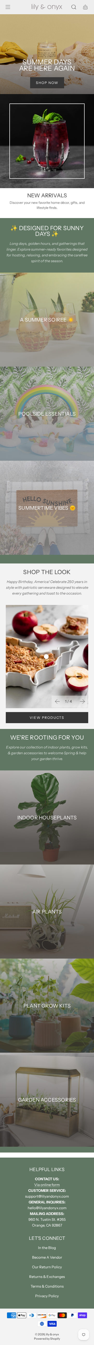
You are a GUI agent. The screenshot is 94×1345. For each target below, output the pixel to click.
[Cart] (85, 7)
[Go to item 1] (46, 656)
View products (47, 717)
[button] (57, 701)
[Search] (74, 7)
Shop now (47, 83)
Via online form (47, 1184)
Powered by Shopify (47, 1338)
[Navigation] (7, 7)
